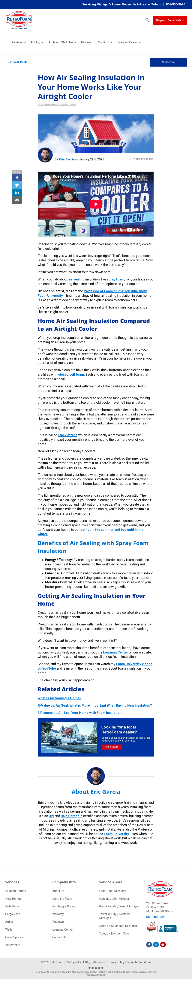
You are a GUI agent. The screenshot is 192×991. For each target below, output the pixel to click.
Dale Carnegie (71, 816)
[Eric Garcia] (45, 155)
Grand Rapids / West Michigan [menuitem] (119, 906)
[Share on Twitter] (17, 185)
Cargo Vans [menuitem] (12, 914)
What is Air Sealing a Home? (59, 698)
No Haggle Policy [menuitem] (63, 906)
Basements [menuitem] (12, 945)
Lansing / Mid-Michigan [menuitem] (114, 899)
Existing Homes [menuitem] (15, 891)
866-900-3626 (155, 917)
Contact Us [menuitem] (59, 937)
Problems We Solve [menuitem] (61, 42)
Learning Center (115, 652)
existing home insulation (57, 104)
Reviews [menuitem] (86, 42)
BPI (51, 816)
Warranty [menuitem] (58, 914)
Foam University (116, 834)
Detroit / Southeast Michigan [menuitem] (118, 926)
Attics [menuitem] (9, 921)
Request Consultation (170, 20)
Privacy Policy (115, 962)
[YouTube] (163, 944)
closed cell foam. (71, 374)
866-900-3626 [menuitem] (175, 4)
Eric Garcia (67, 159)
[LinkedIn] (156, 944)
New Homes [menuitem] (13, 899)
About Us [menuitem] (103, 42)
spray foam (115, 279)
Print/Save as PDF (142, 158)
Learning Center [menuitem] (127, 42)
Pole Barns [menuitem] (12, 906)
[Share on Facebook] (17, 177)
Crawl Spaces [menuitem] (14, 937)
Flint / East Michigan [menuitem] (112, 891)
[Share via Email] (17, 200)
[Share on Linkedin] (17, 192)
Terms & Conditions (138, 962)
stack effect (67, 435)
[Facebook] (149, 944)
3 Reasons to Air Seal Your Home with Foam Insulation (80, 713)
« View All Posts (18, 62)
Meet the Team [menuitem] (62, 899)
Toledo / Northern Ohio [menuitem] (114, 933)
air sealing (76, 279)
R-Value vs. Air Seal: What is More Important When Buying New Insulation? (95, 705)
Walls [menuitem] (9, 929)
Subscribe (168, 62)
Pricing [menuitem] (35, 42)
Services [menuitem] (17, 42)
